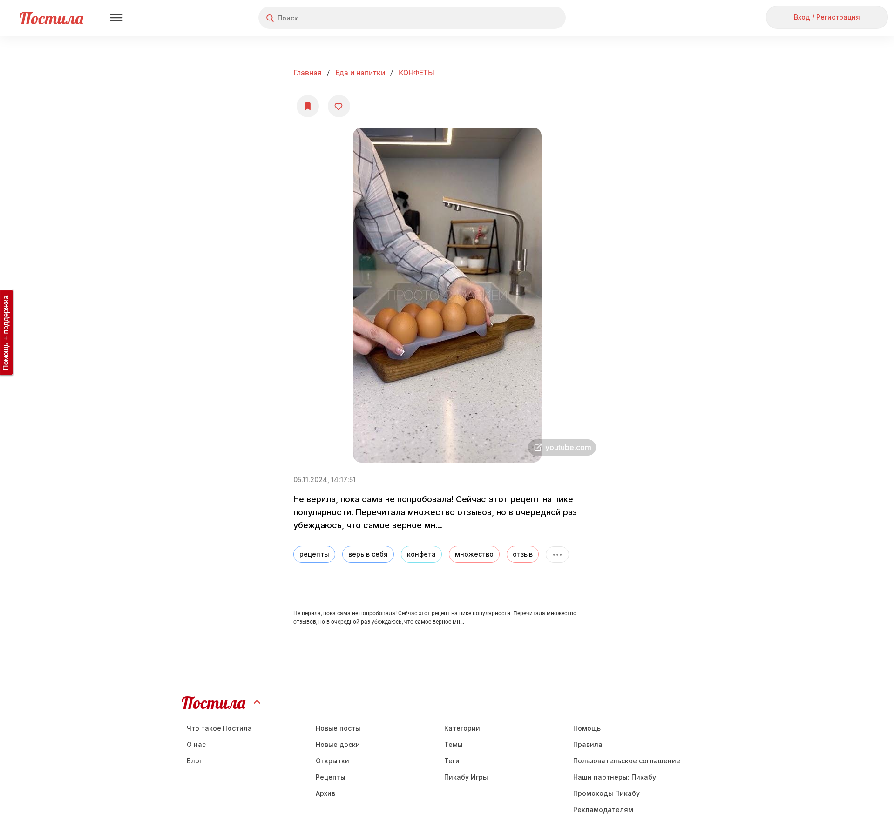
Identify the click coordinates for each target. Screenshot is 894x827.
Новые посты (338, 728)
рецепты (314, 554)
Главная (307, 72)
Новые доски (338, 744)
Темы (453, 744)
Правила (588, 744)
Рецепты (330, 777)
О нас (196, 744)
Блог (194, 761)
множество (474, 554)
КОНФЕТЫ (416, 72)
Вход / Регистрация (827, 17)
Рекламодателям (603, 810)
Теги (452, 761)
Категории (462, 728)
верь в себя (368, 554)
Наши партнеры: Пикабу (614, 777)
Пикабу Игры (466, 777)
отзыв (523, 554)
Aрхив (325, 793)
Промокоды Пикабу (606, 793)
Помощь (587, 728)
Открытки (332, 761)
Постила (51, 17)
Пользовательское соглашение (626, 761)
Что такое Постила (219, 728)
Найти (523, 18)
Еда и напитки (360, 72)
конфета (421, 554)
